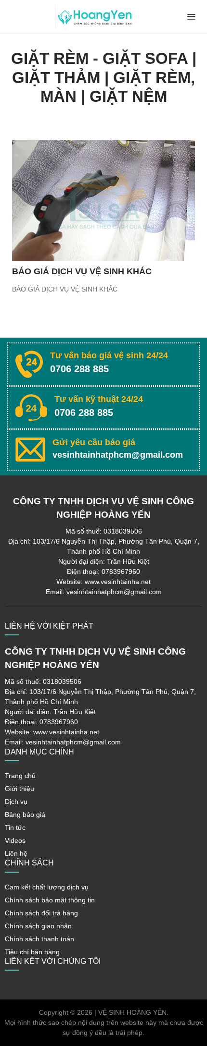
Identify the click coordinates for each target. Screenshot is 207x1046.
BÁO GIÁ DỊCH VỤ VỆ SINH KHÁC (82, 271)
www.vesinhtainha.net (118, 581)
